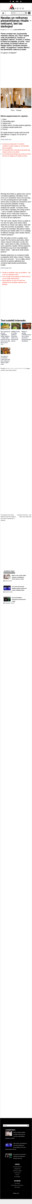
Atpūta (17, 1174)
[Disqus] (16, 545)
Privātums (17, 1187)
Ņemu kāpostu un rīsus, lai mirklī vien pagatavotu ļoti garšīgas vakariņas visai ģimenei (14, 282)
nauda (7, 370)
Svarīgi (24, 368)
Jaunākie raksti (18, 368)
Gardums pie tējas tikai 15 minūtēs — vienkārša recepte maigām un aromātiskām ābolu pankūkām (15, 146)
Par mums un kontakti (17, 1185)
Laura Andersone (19, 29)
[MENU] (29, 13)
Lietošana (17, 1183)
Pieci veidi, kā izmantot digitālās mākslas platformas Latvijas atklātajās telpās (19, 588)
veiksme (14, 370)
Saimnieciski (17, 1168)
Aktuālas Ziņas (10, 368)
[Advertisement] (16, 71)
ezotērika (3, 370)
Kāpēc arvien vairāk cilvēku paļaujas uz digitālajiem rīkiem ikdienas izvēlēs (19, 577)
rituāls (10, 370)
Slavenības (17, 1176)
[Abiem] (3, 13)
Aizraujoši (17, 1172)
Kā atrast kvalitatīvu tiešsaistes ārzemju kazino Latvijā (19, 599)
